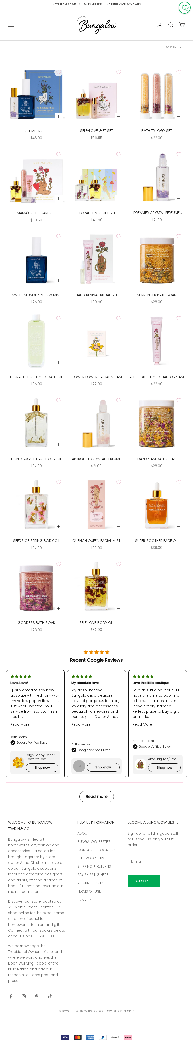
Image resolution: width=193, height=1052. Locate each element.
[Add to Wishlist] (59, 72)
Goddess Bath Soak (36, 622)
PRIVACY (84, 899)
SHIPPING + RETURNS (94, 866)
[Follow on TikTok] (49, 996)
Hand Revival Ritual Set (96, 294)
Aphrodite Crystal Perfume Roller (96, 459)
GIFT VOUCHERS (90, 858)
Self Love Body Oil (96, 622)
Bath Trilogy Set (156, 130)
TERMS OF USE (89, 891)
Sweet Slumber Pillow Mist (36, 294)
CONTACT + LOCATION (96, 849)
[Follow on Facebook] (10, 996)
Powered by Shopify (120, 1011)
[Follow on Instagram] (23, 996)
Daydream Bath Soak (156, 458)
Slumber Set (36, 130)
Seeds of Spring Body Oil (36, 540)
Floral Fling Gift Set (96, 212)
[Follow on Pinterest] (36, 996)
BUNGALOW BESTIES (94, 841)
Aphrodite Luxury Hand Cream (156, 376)
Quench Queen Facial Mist (96, 540)
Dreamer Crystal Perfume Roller (156, 213)
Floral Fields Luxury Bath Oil (36, 376)
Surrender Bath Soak (156, 294)
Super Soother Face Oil (156, 540)
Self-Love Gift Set (96, 130)
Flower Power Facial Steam (96, 376)
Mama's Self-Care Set (36, 212)
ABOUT (83, 833)
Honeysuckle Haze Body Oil (36, 458)
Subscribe (143, 881)
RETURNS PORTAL (91, 883)
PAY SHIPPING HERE (92, 874)
